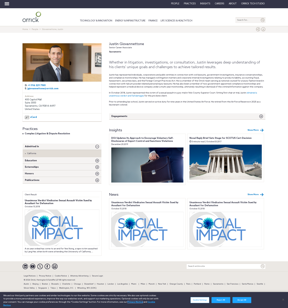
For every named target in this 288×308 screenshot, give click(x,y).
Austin (26, 284)
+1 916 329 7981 (37, 85)
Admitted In (32, 146)
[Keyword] (263, 266)
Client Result (31, 195)
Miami (133, 284)
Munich (152, 284)
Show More (253, 130)
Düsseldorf (88, 284)
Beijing (36, 284)
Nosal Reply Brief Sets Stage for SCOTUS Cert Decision (220, 138)
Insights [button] (205, 3)
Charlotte (66, 284)
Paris (188, 284)
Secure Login (97, 276)
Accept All (241, 300)
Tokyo (53, 288)
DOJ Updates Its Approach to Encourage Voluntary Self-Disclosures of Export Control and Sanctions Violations (142, 140)
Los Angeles (122, 284)
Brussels (55, 284)
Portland (197, 284)
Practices (190, 3)
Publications (32, 180)
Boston (45, 284)
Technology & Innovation (96, 20)
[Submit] (263, 20)
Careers (219, 3)
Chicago (77, 284)
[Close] (283, 299)
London (111, 284)
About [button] (233, 3)
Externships (32, 167)
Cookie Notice (61, 276)
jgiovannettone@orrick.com (42, 88)
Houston (100, 284)
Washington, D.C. (66, 288)
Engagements (119, 116)
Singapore (42, 288)
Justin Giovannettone (126, 44)
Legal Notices (30, 276)
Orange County (176, 284)
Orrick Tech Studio (253, 3)
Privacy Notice (45, 276)
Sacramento (218, 284)
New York (162, 284)
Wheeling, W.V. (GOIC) (86, 288)
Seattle (260, 284)
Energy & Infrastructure (130, 20)
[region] (144, 300)
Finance (153, 20)
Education (31, 160)
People (175, 3)
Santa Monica (247, 284)
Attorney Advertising (79, 276)
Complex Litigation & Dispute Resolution (47, 133)
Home (25, 29)
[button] (258, 30)
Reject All (221, 300)
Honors (29, 173)
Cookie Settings (200, 300)
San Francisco (232, 284)
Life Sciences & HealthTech (176, 20)
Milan (143, 284)
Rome (207, 284)
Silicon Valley (29, 288)
